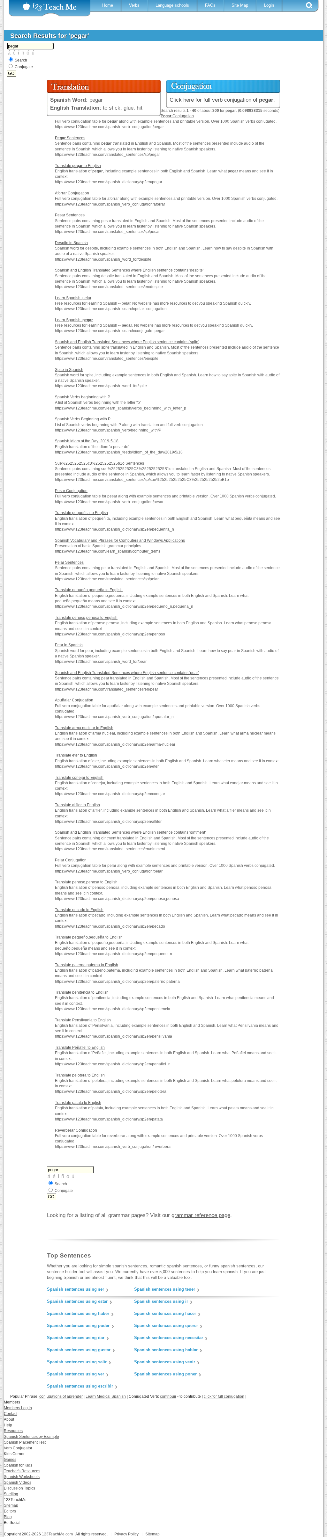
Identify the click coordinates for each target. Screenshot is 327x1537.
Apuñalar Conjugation (74, 700)
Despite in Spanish (71, 243)
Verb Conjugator (18, 1448)
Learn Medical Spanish (106, 1396)
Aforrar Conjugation (72, 193)
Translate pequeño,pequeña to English (89, 590)
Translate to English (78, 165)
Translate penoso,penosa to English (86, 617)
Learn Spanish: (74, 320)
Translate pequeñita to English (81, 513)
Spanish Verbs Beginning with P (82, 419)
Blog (8, 1517)
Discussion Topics (19, 1488)
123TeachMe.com (57, 1534)
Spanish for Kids (18, 1465)
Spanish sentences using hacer (165, 1313)
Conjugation (177, 116)
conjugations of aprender (61, 1396)
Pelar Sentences (69, 562)
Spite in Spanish (69, 369)
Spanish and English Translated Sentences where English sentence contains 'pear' (127, 673)
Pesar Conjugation (71, 491)
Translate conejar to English (79, 777)
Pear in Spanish (69, 645)
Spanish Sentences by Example (31, 1436)
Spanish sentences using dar (75, 1337)
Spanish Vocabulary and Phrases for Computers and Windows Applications (120, 540)
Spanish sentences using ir (161, 1301)
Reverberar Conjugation (76, 1130)
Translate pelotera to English (80, 1075)
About (9, 1419)
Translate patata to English (78, 1102)
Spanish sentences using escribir (80, 1386)
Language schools (172, 5)
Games (10, 1459)
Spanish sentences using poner (165, 1374)
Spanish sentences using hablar (166, 1349)
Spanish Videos (17, 1482)
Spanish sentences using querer (166, 1325)
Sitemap (11, 1505)
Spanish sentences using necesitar (168, 1337)
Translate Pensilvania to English (83, 1020)
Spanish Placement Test (25, 1442)
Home (107, 5)
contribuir (168, 1396)
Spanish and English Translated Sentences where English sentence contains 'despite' (129, 270)
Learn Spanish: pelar (73, 298)
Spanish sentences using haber (78, 1313)
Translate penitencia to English (82, 992)
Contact (10, 1413)
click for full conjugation (224, 1396)
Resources (13, 1431)
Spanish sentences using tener (164, 1289)
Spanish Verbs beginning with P (82, 397)
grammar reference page (200, 1215)
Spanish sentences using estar (77, 1301)
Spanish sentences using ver (75, 1374)
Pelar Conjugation (71, 860)
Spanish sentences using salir (77, 1361)
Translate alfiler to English (77, 805)
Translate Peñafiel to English (80, 1047)
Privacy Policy (126, 1534)
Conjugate (24, 67)
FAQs (210, 5)
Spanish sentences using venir (164, 1361)
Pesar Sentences (70, 215)
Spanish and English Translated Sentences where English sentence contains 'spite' (127, 342)
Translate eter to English (76, 755)
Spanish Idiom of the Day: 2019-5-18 (86, 441)
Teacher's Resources (22, 1471)
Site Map (240, 5)
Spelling (11, 1494)
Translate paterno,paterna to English (86, 965)
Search (21, 60)
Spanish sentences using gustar (78, 1349)
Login (269, 5)
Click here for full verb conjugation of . (222, 100)
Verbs (134, 5)
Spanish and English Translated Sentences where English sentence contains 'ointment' (130, 832)
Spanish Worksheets (22, 1477)
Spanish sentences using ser (75, 1289)
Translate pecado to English (79, 910)
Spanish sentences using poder (78, 1325)
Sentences (70, 138)
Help (8, 1425)
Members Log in (18, 1408)
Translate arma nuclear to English (84, 728)
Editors (10, 1511)
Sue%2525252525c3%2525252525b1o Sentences (99, 463)
